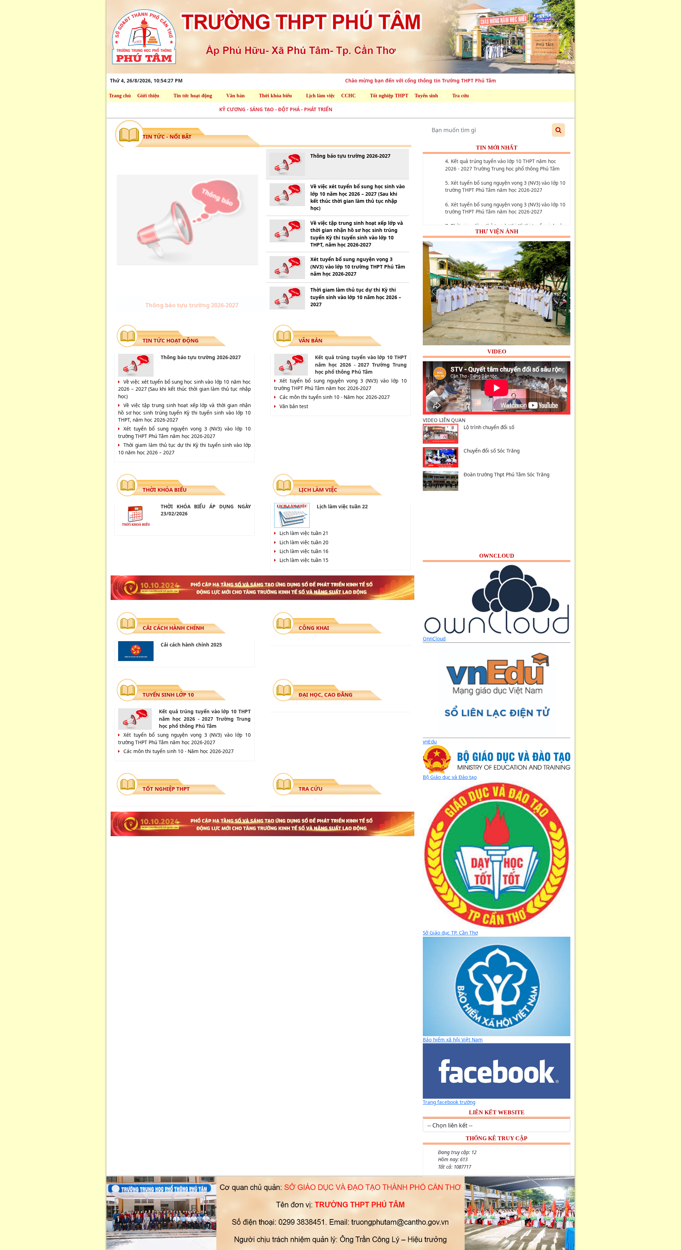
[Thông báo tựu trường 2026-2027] (187, 220)
